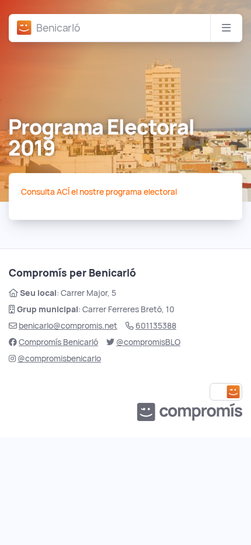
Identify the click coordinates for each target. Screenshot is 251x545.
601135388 (155, 325)
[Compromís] (24, 27)
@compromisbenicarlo (59, 358)
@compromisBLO (148, 342)
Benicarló (58, 28)
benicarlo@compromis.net (68, 325)
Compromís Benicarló (58, 342)
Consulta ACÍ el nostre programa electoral (99, 192)
